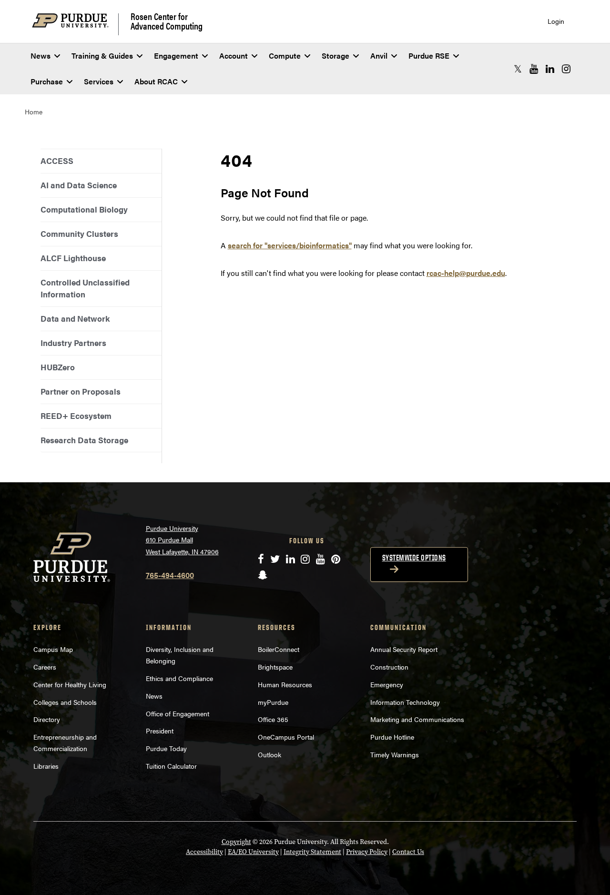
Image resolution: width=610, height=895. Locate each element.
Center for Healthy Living (69, 684)
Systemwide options (414, 557)
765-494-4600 (170, 575)
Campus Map (53, 649)
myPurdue (273, 702)
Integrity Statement (312, 851)
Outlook (269, 754)
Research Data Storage (84, 440)
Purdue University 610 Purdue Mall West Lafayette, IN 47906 (182, 539)
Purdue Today (166, 748)
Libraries (46, 766)
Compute (285, 55)
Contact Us (408, 851)
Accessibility (204, 851)
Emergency (386, 684)
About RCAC (156, 81)
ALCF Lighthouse (73, 258)
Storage (335, 55)
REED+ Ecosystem (76, 415)
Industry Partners (73, 342)
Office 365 (273, 719)
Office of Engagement (177, 713)
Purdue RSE (428, 55)
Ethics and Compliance (179, 678)
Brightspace (275, 666)
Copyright (236, 841)
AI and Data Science (79, 185)
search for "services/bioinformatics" (290, 245)
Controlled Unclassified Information (85, 288)
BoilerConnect (278, 649)
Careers (44, 666)
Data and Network (75, 318)
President (159, 730)
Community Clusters (79, 233)
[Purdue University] (75, 24)
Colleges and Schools (65, 702)
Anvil (378, 55)
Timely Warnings (394, 754)
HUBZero (58, 367)
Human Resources (285, 684)
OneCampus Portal (286, 737)
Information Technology (405, 702)
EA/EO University (253, 851)
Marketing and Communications (417, 719)
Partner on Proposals (81, 391)
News (40, 55)
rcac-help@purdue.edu (466, 272)
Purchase (46, 81)
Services (98, 81)
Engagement (176, 55)
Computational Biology (84, 209)
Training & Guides (102, 55)
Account (233, 55)
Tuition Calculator (171, 766)
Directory (46, 719)
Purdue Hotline (392, 737)
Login (556, 21)
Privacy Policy (366, 851)
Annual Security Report (403, 649)
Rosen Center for (167, 21)
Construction (389, 666)
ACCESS (57, 160)
